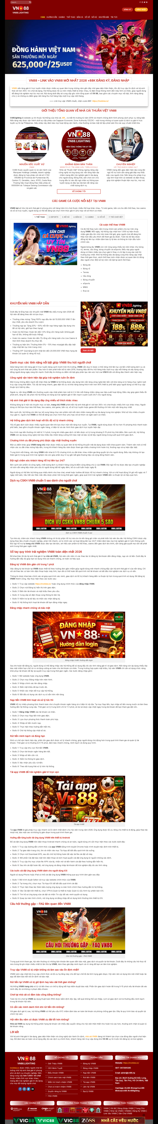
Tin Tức (114, 17)
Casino (62, 17)
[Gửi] (30, 2)
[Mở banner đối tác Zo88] (112, 1120)
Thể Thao (71, 17)
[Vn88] (20, 9)
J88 (63, 118)
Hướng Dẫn (52, 17)
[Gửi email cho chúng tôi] (146, 2)
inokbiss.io (14, 1068)
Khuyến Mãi (104, 17)
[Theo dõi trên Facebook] (140, 2)
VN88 (42, 17)
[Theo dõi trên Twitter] (144, 2)
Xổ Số (87, 17)
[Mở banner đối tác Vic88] (46, 1120)
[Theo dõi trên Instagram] (142, 2)
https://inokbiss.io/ (100, 101)
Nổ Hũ (94, 17)
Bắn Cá (80, 17)
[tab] (40, 216)
